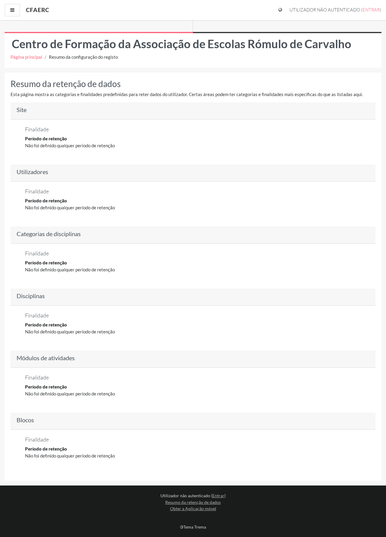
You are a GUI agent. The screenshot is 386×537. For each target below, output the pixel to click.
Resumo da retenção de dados (193, 502)
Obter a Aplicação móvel (193, 508)
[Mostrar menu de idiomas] (280, 10)
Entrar (371, 10)
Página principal (26, 57)
